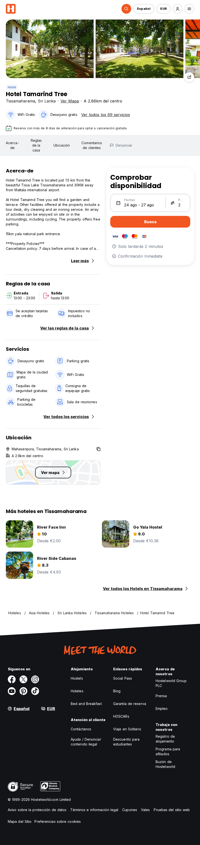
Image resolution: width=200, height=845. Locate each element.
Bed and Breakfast (86, 704)
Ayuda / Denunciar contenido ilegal (86, 741)
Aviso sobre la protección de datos (37, 810)
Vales (145, 810)
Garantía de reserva (129, 704)
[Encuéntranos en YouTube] (12, 691)
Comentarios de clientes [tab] (91, 145)
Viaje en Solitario (127, 729)
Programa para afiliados (168, 751)
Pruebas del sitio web (172, 810)
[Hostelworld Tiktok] (35, 691)
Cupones (129, 810)
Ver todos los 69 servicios (105, 114)
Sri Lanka (47, 101)
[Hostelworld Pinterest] (23, 691)
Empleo (162, 708)
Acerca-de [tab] (12, 145)
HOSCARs (121, 716)
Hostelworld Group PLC (171, 683)
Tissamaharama (20, 101)
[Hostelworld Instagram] (35, 679)
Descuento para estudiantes (126, 741)
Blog (116, 691)
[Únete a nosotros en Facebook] (12, 679)
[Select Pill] (126, 9)
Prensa (161, 696)
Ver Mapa (69, 101)
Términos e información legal (94, 810)
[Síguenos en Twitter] (23, 679)
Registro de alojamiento (165, 738)
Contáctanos (81, 729)
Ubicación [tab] (61, 145)
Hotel (12, 87)
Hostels (77, 678)
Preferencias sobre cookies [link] (57, 821)
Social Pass (122, 678)
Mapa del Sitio (19, 821)
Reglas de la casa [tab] (36, 145)
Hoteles (77, 691)
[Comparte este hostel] (189, 77)
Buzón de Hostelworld (165, 764)
